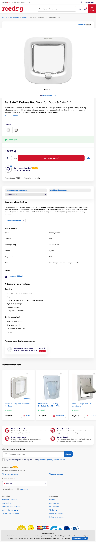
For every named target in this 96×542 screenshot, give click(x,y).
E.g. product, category (51, 9)
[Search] (40, 8)
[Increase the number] (11, 156)
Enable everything (79, 538)
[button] (92, 8)
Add (43, 351)
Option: (8, 124)
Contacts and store (9, 499)
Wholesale (53, 510)
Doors (24, 17)
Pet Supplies (14, 17)
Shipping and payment (11, 506)
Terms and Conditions (11, 513)
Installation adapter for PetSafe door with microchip (25, 350)
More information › (12, 115)
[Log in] (79, 9)
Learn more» (65, 538)
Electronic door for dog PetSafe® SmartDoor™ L (48, 405)
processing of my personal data (51, 460)
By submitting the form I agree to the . (35, 460)
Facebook (24, 489)
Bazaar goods (54, 506)
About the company (10, 510)
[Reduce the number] (11, 159)
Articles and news (56, 513)
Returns (52, 499)
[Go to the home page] (12, 9)
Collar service (54, 503)
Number (7, 158)
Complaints (6, 503)
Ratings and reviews (57, 517)
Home (4, 17)
